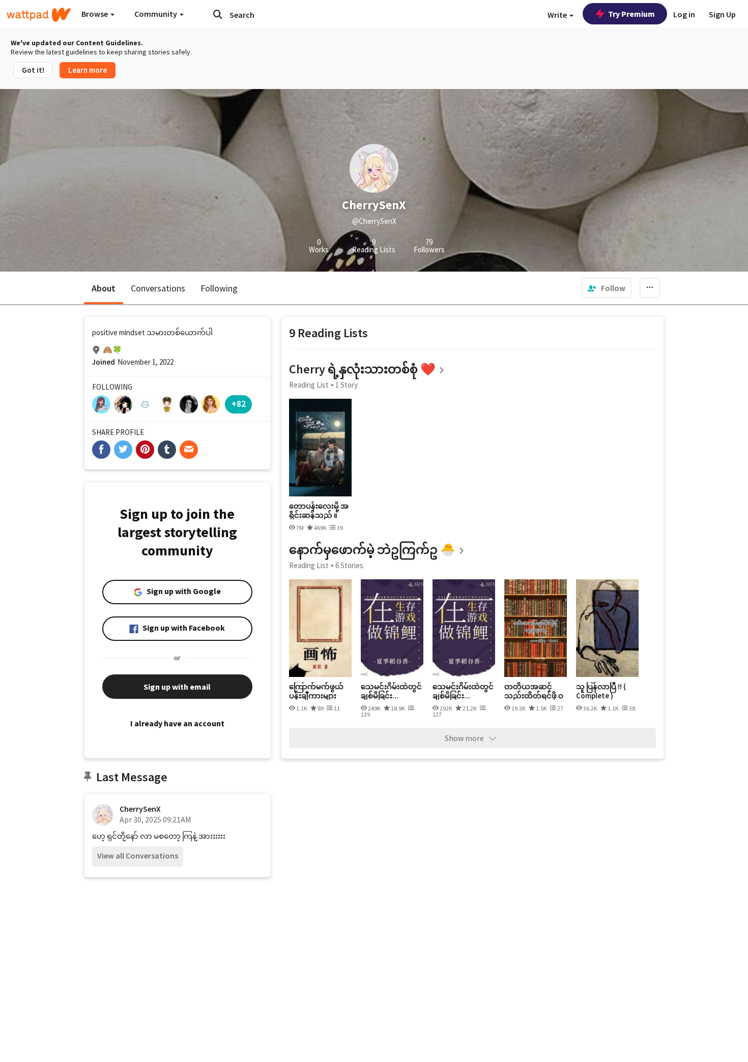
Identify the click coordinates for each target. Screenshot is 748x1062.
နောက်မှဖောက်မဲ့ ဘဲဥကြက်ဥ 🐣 (372, 549)
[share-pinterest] (145, 449)
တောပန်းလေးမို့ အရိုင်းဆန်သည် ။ (319, 510)
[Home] (39, 14)
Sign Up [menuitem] (722, 14)
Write (558, 15)
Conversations (158, 288)
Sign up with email (177, 687)
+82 (239, 403)
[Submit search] (217, 14)
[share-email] (189, 449)
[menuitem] (606, 288)
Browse (95, 14)
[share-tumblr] (167, 449)
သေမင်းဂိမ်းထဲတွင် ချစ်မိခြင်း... (391, 691)
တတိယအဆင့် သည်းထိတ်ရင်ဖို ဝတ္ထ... (533, 691)
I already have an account (177, 723)
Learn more (87, 70)
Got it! (33, 70)
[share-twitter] (123, 449)
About (104, 288)
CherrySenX (140, 808)
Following (219, 288)
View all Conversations (137, 855)
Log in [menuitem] (684, 14)
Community (156, 14)
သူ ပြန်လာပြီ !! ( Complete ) (601, 691)
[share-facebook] (101, 449)
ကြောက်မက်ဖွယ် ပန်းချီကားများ (316, 691)
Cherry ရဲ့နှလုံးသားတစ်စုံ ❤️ (362, 369)
